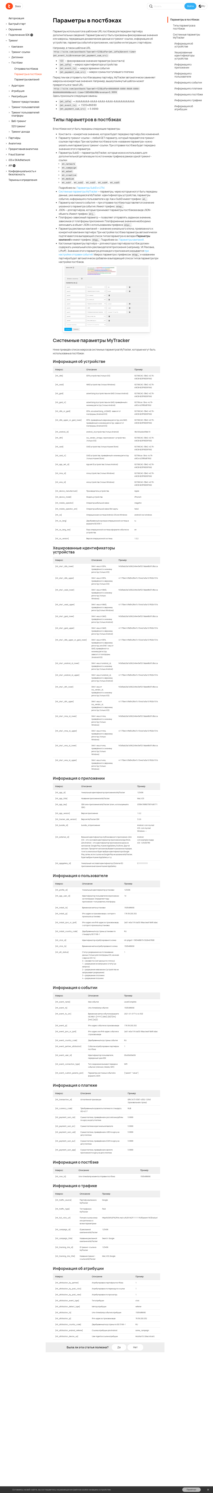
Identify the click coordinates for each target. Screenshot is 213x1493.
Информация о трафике (188, 100)
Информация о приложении (183, 66)
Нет (135, 1347)
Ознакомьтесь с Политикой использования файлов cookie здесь (145, 1489)
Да (119, 1347)
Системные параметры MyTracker (78, 191)
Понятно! (191, 1489)
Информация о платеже (188, 88)
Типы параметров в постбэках (184, 27)
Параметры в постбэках (184, 19)
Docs (18, 6)
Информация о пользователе (183, 75)
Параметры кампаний (131, 239)
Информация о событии (188, 82)
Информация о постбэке (188, 94)
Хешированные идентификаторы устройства (184, 55)
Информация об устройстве (183, 45)
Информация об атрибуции (183, 108)
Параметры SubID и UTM (90, 187)
